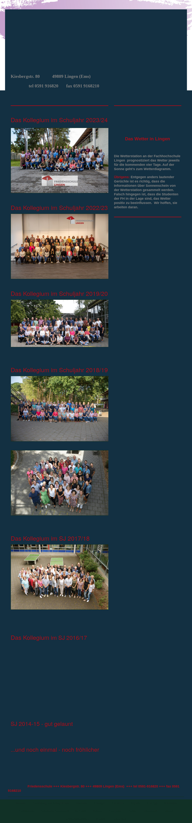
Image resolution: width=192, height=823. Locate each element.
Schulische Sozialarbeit (54, 811)
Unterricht (118, 803)
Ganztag (152, 803)
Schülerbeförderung (77, 819)
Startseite (20, 803)
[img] (96, 40)
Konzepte (99, 803)
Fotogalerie (115, 811)
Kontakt (100, 819)
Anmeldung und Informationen (51, 803)
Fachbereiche (26, 811)
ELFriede (80, 811)
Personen (81, 803)
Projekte (135, 803)
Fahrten (97, 811)
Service (169, 811)
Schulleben (170, 803)
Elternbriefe (151, 811)
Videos (133, 811)
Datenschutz (119, 819)
